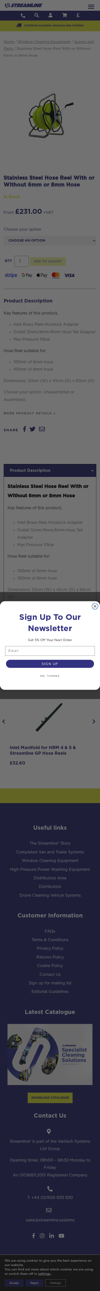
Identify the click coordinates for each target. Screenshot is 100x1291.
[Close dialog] (95, 606)
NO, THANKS (50, 676)
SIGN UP (50, 664)
